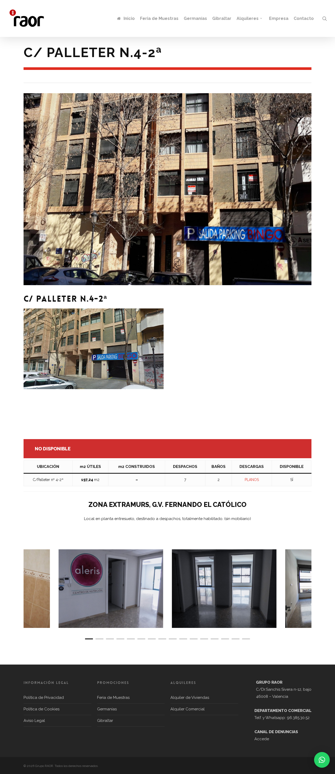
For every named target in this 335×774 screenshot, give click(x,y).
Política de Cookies (41, 709)
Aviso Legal (34, 720)
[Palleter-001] (224, 588)
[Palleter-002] (111, 588)
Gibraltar (105, 720)
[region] (167, 588)
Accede (261, 739)
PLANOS (252, 480)
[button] (322, 760)
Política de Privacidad (44, 697)
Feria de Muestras (113, 697)
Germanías (107, 709)
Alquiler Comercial (187, 709)
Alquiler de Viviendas (189, 697)
